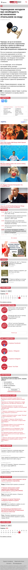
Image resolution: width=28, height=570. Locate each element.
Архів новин (5, 287)
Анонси (4, 259)
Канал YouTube (13, 366)
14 (3, 298)
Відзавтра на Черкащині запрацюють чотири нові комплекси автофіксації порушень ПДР (13, 402)
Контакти (9, 563)
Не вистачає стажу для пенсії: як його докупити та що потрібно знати (17, 309)
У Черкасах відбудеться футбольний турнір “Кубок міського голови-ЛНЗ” (19, 112)
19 (15, 298)
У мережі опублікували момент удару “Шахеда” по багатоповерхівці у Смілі (14, 415)
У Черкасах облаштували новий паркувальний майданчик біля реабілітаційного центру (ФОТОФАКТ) (13, 439)
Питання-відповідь (8, 305)
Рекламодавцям (17, 563)
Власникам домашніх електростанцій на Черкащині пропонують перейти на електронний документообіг (14, 407)
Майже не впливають (9, 385)
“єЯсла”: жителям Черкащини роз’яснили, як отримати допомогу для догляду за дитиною (17, 325)
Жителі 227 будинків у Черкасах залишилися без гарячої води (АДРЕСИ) (13, 465)
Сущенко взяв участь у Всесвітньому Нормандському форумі (8, 111)
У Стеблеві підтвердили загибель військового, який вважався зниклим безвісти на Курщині (15, 231)
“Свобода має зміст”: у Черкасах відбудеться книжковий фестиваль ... (17, 263)
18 (12, 298)
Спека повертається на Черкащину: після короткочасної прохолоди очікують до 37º (12, 429)
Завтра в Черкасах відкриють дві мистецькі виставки (17, 271)
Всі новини (14, 238)
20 (17, 298)
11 (23, 296)
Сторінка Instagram (14, 359)
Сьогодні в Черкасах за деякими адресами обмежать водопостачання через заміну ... (12, 451)
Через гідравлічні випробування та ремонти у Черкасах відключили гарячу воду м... (13, 458)
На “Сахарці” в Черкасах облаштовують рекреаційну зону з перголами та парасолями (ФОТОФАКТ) (13, 420)
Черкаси (4, 2)
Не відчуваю (7, 387)
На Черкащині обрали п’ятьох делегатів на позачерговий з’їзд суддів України (12, 425)
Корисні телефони (8, 561)
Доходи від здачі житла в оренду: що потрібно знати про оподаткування (17, 317)
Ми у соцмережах (7, 338)
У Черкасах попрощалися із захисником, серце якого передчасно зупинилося (13, 412)
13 (1, 298)
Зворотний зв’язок (19, 561)
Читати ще (14, 332)
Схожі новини (6, 445)
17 (10, 298)
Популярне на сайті (8, 395)
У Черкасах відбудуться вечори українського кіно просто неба (17, 279)
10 (21, 296)
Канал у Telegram (13, 351)
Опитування (5, 374)
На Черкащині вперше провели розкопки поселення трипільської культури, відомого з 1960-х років (15, 217)
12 (26, 296)
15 (6, 298)
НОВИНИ (4, 209)
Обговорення (6, 477)
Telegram (3, 94)
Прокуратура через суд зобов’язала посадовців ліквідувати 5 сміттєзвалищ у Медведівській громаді (16, 222)
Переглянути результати (14, 391)
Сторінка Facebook (14, 343)
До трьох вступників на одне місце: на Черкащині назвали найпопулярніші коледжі (13, 398)
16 (8, 298)
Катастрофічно (8, 382)
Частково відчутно (9, 383)
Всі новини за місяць (5, 302)
